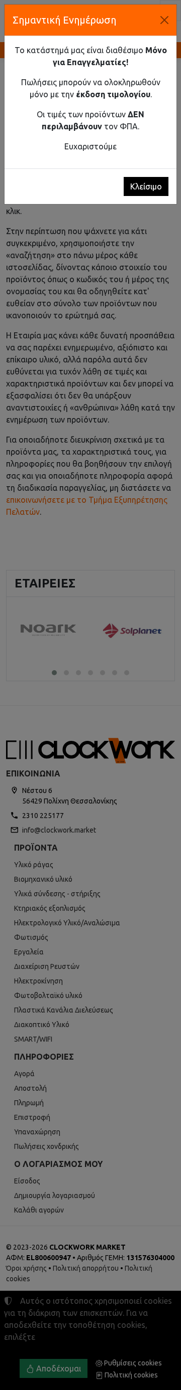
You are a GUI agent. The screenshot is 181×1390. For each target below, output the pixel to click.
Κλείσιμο (146, 186)
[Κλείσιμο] (164, 20)
